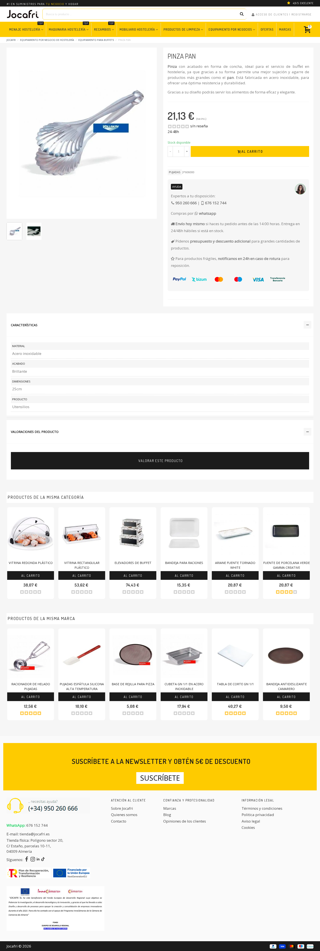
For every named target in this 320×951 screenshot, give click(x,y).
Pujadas (174, 172)
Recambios (104, 27)
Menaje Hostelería (26, 27)
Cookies (248, 827)
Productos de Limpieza (181, 29)
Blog (167, 814)
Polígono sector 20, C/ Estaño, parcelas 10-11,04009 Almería (35, 846)
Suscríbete (160, 778)
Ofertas (267, 29)
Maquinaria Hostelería (68, 27)
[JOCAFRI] (23, 14)
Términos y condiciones (262, 808)
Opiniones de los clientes (184, 821)
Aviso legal (251, 821)
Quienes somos (124, 814)
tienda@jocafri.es (35, 833)
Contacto (118, 821)
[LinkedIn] (38, 859)
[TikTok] (43, 859)
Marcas (285, 29)
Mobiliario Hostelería (137, 29)
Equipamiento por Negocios (230, 29)
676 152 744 (37, 825)
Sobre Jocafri (122, 808)
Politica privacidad (258, 814)
